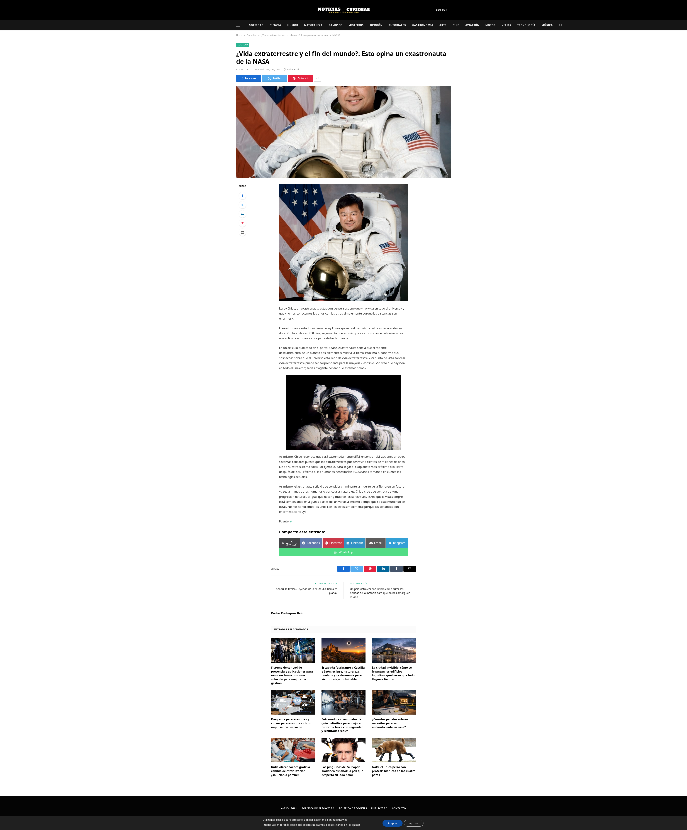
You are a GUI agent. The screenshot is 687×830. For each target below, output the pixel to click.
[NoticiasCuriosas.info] (343, 10)
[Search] (560, 25)
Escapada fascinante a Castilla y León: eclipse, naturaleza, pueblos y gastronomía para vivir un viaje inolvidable (343, 673)
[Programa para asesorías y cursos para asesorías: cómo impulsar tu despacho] (293, 702)
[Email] (242, 232)
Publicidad (379, 808)
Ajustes (413, 823)
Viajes (506, 25)
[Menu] (238, 25)
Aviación (472, 25)
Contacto (399, 808)
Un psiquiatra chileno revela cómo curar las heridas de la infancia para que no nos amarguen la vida (380, 593)
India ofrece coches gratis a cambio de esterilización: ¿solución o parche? (290, 771)
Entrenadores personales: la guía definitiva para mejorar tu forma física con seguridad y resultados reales (342, 725)
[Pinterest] (242, 223)
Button (442, 9)
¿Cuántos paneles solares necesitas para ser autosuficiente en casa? (390, 723)
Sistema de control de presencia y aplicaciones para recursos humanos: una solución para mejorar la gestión (292, 675)
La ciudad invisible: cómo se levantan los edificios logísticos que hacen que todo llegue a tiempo (393, 673)
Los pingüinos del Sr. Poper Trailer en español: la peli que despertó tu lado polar (342, 771)
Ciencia (275, 25)
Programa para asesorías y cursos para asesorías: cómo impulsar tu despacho (291, 723)
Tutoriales (397, 25)
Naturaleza (313, 25)
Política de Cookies (353, 808)
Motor (490, 25)
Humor (292, 25)
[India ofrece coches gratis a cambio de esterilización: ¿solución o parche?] (293, 750)
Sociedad (256, 25)
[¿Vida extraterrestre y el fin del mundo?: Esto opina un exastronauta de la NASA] (343, 132)
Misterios (356, 25)
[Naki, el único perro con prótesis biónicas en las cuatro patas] (394, 750)
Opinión (376, 25)
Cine (455, 25)
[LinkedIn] (242, 214)
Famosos (336, 25)
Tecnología (526, 25)
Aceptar (392, 823)
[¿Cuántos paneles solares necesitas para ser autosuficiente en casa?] (394, 702)
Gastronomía (422, 25)
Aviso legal (289, 808)
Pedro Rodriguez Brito (287, 613)
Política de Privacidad (318, 808)
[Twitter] (242, 204)
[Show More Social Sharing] (317, 78)
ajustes (356, 824)
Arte (442, 25)
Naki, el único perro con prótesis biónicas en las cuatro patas (393, 771)
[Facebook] (242, 195)
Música (547, 25)
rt (291, 521)
